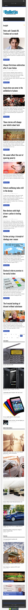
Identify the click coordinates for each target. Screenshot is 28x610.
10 (11, 334)
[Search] (24, 1)
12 (18, 335)
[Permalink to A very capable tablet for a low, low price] (13, 416)
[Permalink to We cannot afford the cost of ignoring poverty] (14, 173)
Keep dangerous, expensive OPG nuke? (11, 567)
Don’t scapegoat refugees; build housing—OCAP (13, 563)
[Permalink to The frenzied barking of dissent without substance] (14, 321)
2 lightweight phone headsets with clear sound (12, 392)
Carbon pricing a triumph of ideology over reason (13, 238)
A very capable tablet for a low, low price (11, 416)
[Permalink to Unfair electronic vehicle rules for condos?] (13, 476)
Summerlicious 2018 (8, 581)
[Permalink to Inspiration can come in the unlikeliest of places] (14, 105)
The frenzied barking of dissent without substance (12, 305)
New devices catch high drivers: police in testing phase (12, 213)
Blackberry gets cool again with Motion (11, 389)
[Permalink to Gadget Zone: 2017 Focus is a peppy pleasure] (13, 525)
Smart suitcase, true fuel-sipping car (16, 420)
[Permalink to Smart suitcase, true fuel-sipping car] (5, 424)
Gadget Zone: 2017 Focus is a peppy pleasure (12, 526)
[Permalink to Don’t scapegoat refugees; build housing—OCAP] (13, 562)
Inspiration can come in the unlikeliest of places (13, 89)
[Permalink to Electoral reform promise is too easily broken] (14, 288)
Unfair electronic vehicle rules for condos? (12, 477)
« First (5, 334)
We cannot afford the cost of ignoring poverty (13, 156)
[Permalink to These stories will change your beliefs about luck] (14, 140)
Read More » (6, 59)
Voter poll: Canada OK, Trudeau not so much (11, 32)
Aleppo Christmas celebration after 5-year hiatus (14, 66)
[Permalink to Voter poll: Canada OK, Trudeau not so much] (14, 48)
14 (4, 337)
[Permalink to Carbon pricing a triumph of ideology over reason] (14, 254)
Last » (18, 337)
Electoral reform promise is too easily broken (13, 272)
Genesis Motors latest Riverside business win (12, 501)
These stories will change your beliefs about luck (12, 123)
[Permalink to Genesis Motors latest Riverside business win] (13, 500)
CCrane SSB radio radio (8, 364)
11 (16, 334)
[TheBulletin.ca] (11, 14)
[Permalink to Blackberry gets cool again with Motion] (13, 388)
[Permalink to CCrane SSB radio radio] (13, 363)
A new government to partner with (10, 539)
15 (7, 337)
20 (11, 337)
